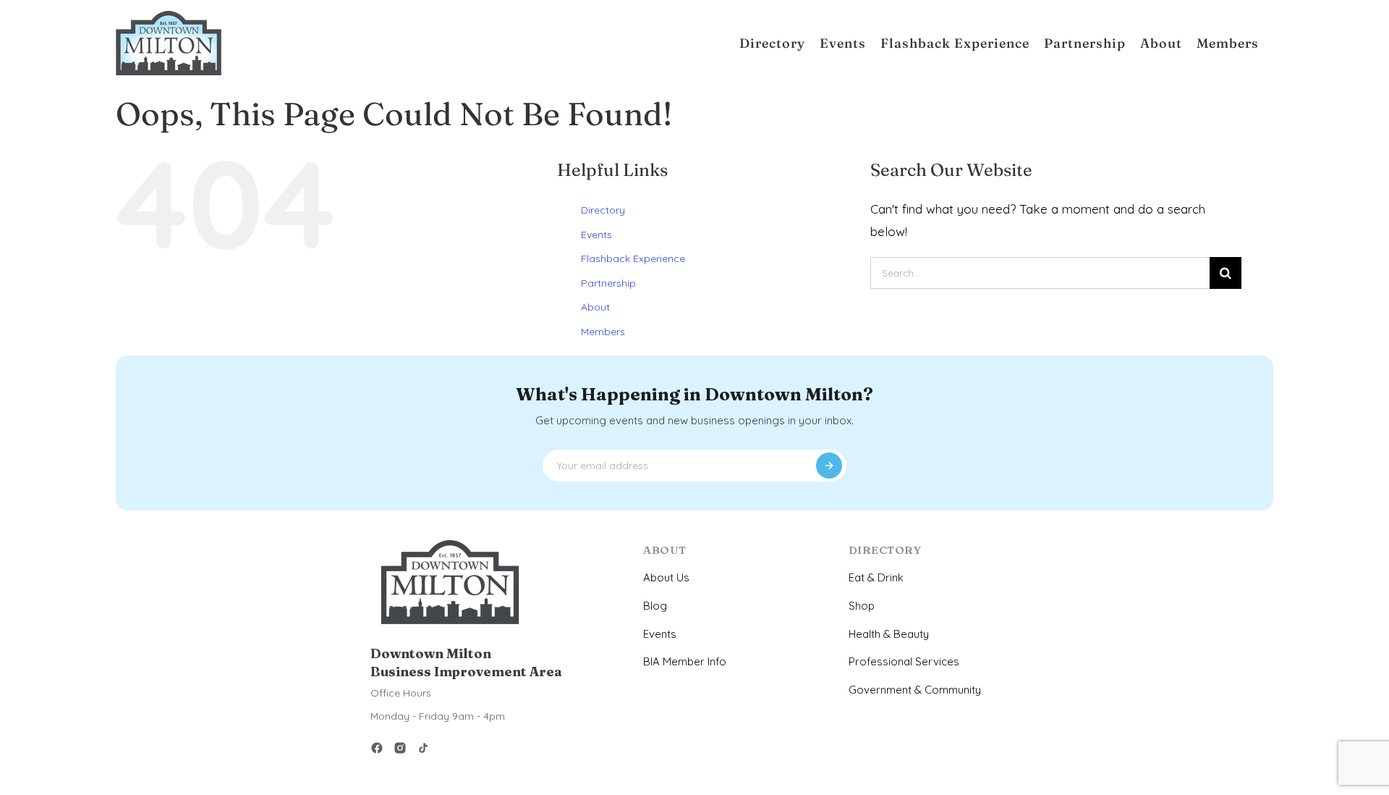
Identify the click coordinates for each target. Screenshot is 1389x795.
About (595, 307)
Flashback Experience (633, 258)
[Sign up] (829, 466)
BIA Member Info (684, 661)
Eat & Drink (876, 577)
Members (603, 331)
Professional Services (904, 661)
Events (596, 234)
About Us (666, 577)
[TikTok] (423, 750)
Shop (862, 606)
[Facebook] (376, 750)
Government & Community (915, 690)
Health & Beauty (889, 634)
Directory (603, 209)
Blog (655, 606)
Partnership (608, 283)
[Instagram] (400, 750)
